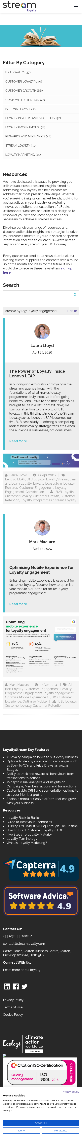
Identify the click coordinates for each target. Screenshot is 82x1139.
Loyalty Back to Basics (23, 818)
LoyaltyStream (57, 479)
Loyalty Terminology (22, 839)
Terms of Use (12, 1007)
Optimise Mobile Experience (25, 697)
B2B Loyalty (18, 72)
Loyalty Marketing (23, 154)
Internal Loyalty (20, 109)
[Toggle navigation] (75, 6)
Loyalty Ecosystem (47, 483)
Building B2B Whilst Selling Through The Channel (42, 826)
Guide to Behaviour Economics (29, 822)
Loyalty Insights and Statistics (33, 118)
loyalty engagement (59, 693)
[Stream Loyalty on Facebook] (16, 986)
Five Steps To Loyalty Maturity (29, 834)
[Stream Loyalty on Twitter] (24, 986)
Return (72, 311)
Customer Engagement (36, 488)
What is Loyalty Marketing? (27, 843)
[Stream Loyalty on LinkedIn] (7, 986)
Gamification (34, 492)
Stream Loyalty (20, 145)
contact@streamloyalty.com (24, 944)
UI (48, 697)
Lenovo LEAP (15, 479)
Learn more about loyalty (21, 970)
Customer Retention (25, 100)
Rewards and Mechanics (28, 136)
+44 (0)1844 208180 (17, 936)
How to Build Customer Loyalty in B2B (35, 830)
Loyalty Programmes (25, 127)
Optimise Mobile (34, 701)
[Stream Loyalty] (19, 6)
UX (54, 697)
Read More (18, 441)
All (70, 685)
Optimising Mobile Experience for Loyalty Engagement (41, 570)
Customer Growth (24, 90)
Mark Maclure (19, 685)
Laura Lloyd (18, 475)
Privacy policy (70, 1091)
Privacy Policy (13, 1000)
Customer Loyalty (23, 81)
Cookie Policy (13, 1015)
